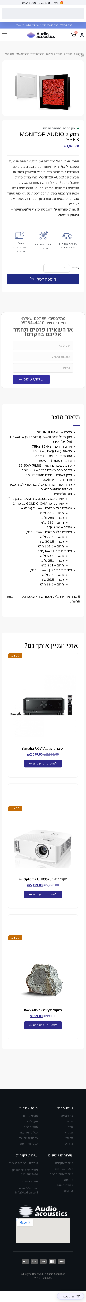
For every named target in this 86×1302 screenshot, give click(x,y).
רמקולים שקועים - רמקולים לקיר (46, 53)
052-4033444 (22, 25)
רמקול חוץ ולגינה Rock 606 (43, 1010)
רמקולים (68, 53)
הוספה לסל (46, 279)
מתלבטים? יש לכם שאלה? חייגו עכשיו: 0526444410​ (43, 320)
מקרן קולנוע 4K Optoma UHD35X (43, 879)
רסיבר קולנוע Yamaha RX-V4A (43, 748)
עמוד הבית (79, 53)
